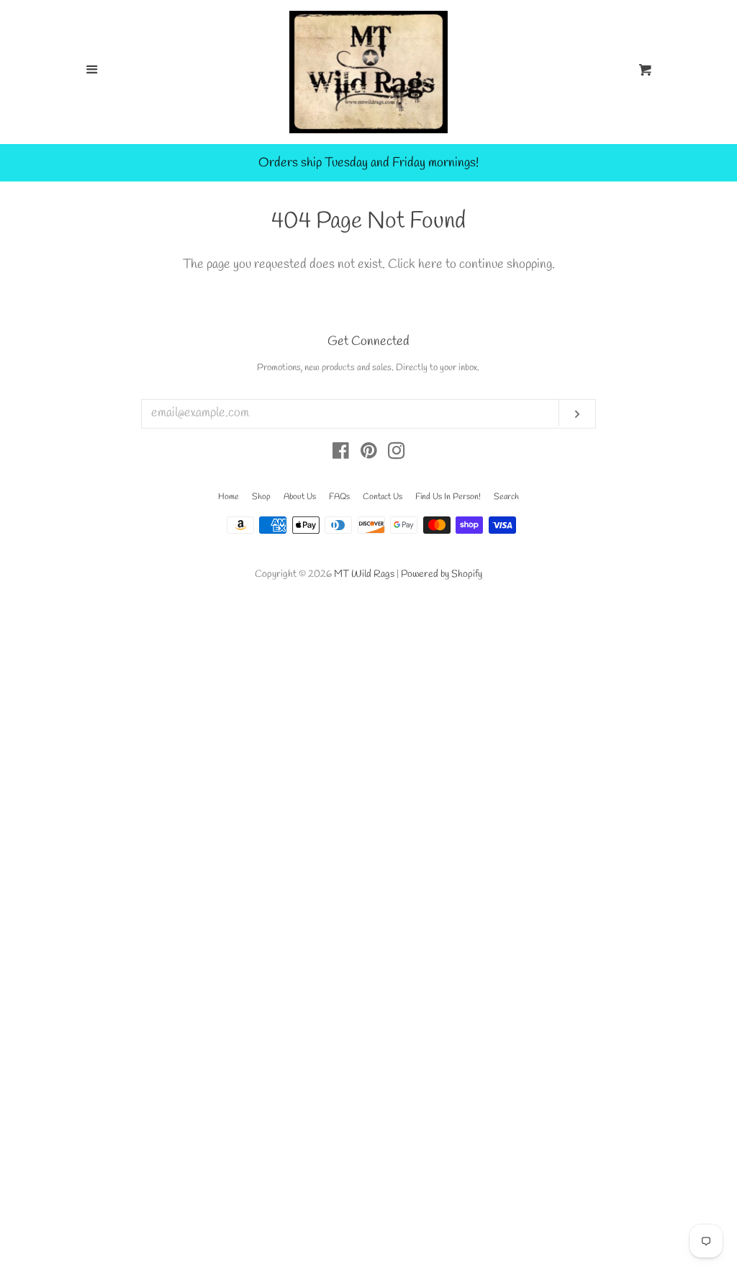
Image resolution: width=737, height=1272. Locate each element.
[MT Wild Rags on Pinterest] (369, 453)
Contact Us (382, 497)
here (430, 264)
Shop (261, 497)
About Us (300, 497)
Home (228, 497)
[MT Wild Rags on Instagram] (396, 453)
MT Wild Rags (364, 574)
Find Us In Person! (448, 497)
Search (506, 497)
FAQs (339, 497)
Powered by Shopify (441, 574)
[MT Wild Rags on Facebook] (341, 453)
